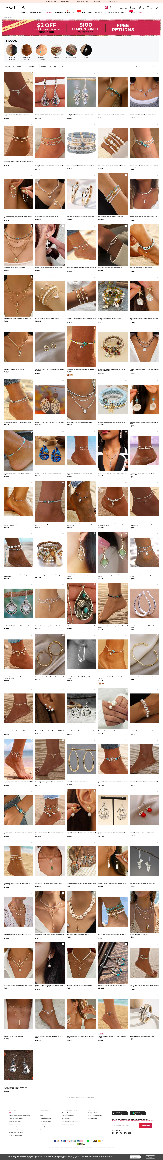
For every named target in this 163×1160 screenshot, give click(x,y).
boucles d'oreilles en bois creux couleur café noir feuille (49, 422)
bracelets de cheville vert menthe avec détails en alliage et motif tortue (144, 986)
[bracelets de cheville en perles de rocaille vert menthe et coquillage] (144, 143)
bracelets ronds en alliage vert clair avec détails (110, 216)
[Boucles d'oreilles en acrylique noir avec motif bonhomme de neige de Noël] (18, 1064)
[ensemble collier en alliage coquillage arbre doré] (81, 962)
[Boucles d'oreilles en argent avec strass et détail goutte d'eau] (50, 92)
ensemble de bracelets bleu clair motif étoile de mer (111, 422)
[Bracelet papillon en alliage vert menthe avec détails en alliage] (18, 810)
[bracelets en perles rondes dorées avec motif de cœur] (113, 143)
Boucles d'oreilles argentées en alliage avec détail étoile (49, 730)
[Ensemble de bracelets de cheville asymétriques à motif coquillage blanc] (18, 552)
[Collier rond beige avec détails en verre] (18, 346)
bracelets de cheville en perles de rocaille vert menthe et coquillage (144, 166)
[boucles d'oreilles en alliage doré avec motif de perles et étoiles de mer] (81, 810)
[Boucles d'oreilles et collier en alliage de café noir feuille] (81, 861)
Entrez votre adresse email (122, 1125)
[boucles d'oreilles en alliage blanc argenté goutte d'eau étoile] (113, 810)
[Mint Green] (71, 375)
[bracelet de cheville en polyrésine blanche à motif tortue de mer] (50, 501)
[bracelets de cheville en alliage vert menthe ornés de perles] (50, 810)
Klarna (41, 1115)
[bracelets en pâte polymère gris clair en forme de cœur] (81, 143)
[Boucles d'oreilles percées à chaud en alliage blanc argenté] (81, 92)
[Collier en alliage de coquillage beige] (144, 912)
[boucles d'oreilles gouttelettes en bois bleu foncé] (50, 450)
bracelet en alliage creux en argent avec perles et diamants (142, 731)
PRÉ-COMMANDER (36, 13)
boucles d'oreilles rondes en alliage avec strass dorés (80, 216)
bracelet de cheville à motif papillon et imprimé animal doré (144, 782)
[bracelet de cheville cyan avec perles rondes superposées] (144, 245)
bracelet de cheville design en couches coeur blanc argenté (80, 473)
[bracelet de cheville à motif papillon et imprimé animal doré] (144, 759)
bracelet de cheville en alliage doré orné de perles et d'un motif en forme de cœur (49, 782)
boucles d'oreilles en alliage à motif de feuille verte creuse (111, 575)
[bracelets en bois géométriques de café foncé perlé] (50, 552)
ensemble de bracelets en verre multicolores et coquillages (110, 319)
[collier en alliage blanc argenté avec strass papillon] (144, 92)
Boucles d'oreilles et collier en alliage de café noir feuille (81, 883)
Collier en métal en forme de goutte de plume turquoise (81, 626)
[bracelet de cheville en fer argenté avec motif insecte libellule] (113, 1013)
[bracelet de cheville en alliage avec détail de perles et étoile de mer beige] (18, 708)
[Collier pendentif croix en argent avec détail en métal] (113, 450)
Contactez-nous (44, 1129)
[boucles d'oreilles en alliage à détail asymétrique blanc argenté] (81, 654)
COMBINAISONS (113, 13)
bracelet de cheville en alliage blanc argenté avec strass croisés (18, 115)
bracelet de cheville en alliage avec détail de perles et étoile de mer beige (18, 731)
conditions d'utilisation (90, 1147)
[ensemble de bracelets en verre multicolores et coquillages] (113, 295)
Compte (134, 8)
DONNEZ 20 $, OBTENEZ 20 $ (16, 1132)
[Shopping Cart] (157, 8)
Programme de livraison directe (70, 1121)
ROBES (90, 13)
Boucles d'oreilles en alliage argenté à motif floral (142, 883)
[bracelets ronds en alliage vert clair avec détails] (113, 194)
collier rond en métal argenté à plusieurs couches (79, 422)
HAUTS (67, 13)
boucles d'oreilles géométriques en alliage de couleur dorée (80, 1037)
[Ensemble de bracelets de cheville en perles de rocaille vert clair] (50, 143)
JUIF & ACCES (131, 13)
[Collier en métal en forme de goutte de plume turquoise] (81, 603)
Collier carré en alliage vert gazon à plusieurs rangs (48, 883)
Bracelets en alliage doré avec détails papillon (47, 318)
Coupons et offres (13, 1127)
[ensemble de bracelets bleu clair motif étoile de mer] (113, 399)
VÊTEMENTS (59, 13)
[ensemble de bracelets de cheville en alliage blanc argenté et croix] (144, 501)
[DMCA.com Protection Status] (81, 1144)
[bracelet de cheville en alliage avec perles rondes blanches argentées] (18, 501)
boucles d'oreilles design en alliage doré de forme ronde (49, 677)
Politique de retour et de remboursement (19, 1115)
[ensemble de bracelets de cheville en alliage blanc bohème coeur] (144, 450)
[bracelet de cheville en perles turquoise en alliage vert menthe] (18, 450)
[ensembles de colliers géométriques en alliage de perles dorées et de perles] (50, 912)
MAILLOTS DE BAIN (78, 13)
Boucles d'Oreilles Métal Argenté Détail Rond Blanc (17, 626)
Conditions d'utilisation (94, 1112)
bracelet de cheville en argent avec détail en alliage (48, 626)
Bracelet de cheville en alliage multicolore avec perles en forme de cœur (113, 782)
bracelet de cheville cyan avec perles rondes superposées (141, 268)
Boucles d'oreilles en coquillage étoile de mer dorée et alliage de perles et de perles (18, 217)
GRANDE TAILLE (100, 13)
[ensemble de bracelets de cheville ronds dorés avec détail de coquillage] (18, 654)
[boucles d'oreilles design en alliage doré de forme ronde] (50, 654)
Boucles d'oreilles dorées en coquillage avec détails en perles (144, 319)
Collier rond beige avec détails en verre (14, 369)
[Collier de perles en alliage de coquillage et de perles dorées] (18, 912)
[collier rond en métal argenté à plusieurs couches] (81, 399)
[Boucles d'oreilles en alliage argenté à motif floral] (144, 861)
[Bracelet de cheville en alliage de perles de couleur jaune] (81, 346)
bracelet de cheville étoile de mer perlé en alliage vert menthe (112, 677)
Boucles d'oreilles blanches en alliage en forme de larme (112, 883)
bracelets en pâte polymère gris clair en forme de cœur (81, 165)
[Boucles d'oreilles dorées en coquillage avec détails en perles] (144, 295)
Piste (143, 8)
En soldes (154, 66)
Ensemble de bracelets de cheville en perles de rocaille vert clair (49, 166)
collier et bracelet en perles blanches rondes (46, 216)
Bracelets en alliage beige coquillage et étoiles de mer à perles (81, 319)
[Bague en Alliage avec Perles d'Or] (113, 708)
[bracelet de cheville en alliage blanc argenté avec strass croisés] (18, 92)
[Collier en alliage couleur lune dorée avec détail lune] (18, 295)
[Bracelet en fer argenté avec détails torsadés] (113, 245)
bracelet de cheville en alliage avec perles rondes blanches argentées (16, 524)
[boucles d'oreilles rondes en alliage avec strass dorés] (81, 194)
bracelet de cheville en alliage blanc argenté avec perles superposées (81, 268)
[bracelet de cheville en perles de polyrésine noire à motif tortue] (113, 603)
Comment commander (46, 1118)
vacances (48, 13)
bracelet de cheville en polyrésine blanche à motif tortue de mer (50, 524)
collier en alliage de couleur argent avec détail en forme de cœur (144, 370)
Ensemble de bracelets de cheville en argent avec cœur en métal (144, 575)
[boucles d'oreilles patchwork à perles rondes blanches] (50, 245)
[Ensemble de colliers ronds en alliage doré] (18, 245)
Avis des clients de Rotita (15, 1129)
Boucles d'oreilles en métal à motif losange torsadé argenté (80, 575)
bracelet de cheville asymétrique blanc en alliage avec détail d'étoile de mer (112, 524)
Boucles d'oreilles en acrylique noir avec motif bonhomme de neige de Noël (16, 1088)
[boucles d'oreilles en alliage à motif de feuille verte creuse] (113, 552)
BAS (122, 13)
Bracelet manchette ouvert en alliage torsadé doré (143, 677)
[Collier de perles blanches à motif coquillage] (81, 912)
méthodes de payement (46, 1112)
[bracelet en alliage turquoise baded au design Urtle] (113, 92)
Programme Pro (66, 1118)
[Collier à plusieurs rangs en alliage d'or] (18, 1013)
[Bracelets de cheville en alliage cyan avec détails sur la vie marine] (113, 912)
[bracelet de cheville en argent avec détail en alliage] (50, 603)
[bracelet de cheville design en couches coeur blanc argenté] (81, 450)
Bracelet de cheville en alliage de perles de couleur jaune (81, 369)
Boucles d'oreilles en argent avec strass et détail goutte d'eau (49, 115)
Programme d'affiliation (68, 1115)
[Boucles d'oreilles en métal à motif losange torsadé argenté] (81, 552)
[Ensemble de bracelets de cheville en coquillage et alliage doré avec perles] (18, 861)
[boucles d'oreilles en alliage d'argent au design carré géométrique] (81, 708)
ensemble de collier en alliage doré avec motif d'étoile (18, 985)
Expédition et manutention (16, 1118)
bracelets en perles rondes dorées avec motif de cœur (112, 165)
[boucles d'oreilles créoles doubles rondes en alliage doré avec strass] (50, 346)
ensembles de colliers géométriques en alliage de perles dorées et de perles (49, 935)
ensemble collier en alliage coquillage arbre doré (79, 985)
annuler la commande (45, 1127)
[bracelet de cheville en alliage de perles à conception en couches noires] (81, 501)
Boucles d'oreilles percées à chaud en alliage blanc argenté (80, 115)
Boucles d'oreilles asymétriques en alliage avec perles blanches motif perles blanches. (49, 986)
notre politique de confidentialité (106, 1147)
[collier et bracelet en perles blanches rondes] (50, 194)
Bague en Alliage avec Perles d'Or (107, 730)
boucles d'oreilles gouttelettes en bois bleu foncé (48, 473)
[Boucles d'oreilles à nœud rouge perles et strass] (144, 810)
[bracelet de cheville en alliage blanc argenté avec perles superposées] (81, 245)
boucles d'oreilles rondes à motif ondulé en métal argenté (142, 626)
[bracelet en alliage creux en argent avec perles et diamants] (144, 708)
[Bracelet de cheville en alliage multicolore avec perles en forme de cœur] (113, 759)
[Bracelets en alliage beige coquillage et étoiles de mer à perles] (81, 295)
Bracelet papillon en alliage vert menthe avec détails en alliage (18, 833)
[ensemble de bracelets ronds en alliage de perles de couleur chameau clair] (113, 346)
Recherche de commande (15, 1135)
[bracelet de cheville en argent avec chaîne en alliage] (18, 399)
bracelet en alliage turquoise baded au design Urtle (111, 114)
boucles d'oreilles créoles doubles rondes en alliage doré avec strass (49, 370)
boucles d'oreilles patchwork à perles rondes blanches (49, 267)
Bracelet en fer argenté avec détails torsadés (110, 267)
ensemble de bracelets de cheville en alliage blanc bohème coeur (142, 473)
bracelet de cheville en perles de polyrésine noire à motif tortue (113, 626)
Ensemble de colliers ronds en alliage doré (14, 267)
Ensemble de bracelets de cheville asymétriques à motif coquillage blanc (18, 575)
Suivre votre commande (15, 1124)
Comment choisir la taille (15, 1121)
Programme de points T (46, 1121)
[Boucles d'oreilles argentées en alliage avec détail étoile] (50, 708)
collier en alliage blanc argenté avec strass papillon (143, 114)
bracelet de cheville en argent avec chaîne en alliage (17, 422)
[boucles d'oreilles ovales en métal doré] (81, 759)
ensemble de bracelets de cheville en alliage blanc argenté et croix (142, 524)
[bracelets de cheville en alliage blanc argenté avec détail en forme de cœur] (18, 759)
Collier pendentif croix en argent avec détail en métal (112, 473)
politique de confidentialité (95, 1115)
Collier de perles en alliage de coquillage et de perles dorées (17, 935)
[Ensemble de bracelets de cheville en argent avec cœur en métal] (144, 552)
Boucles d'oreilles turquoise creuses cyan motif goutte (112, 985)
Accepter (135, 1157)
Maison (5, 17)
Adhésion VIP (43, 1124)
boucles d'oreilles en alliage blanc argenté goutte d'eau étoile (112, 833)
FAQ (10, 1112)
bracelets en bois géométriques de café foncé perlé (48, 575)
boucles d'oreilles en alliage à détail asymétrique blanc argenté (81, 677)
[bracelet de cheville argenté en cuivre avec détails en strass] (50, 1013)
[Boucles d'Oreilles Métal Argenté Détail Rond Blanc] (18, 603)
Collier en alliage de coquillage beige (139, 934)
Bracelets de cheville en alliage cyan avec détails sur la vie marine (112, 935)
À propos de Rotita (67, 1112)
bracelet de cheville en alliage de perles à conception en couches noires (81, 524)
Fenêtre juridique (92, 1118)
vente (140, 13)
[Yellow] (68, 375)
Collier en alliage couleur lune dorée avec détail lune (17, 318)
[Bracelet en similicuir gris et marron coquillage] (144, 1013)
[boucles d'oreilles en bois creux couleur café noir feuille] (50, 399)
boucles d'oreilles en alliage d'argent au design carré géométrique (80, 731)
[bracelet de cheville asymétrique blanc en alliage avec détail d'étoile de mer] (113, 501)
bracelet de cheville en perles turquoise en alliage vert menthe (18, 473)
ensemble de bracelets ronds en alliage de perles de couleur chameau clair (111, 370)
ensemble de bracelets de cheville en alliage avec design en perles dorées (18, 162)
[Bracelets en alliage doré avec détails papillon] (50, 295)
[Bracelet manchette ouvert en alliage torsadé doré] (144, 654)
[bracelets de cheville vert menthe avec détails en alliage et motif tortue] (144, 962)
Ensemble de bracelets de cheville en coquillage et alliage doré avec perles (17, 884)
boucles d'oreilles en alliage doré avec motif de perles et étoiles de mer (81, 833)
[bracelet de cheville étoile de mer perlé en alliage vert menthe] (113, 654)
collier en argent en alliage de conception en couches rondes (143, 217)
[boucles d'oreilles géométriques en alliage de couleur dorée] (81, 1013)
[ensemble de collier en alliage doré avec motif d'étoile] (18, 962)
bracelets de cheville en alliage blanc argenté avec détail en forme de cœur (18, 782)
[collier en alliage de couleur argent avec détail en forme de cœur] (144, 346)
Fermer (150, 1157)
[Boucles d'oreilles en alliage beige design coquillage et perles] (144, 399)
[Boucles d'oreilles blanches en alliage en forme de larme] (113, 861)
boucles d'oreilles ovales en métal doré (77, 781)
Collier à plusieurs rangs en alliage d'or (13, 1036)
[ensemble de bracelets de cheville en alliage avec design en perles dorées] (18, 141)
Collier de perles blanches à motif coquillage (78, 934)
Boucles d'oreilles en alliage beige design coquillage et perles (144, 422)
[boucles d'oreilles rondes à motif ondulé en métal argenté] (144, 603)
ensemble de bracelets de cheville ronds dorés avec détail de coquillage (17, 677)
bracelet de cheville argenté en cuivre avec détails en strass (49, 1037)
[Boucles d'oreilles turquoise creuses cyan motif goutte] (113, 962)
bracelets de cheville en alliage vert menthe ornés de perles (49, 833)
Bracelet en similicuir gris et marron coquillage (142, 1036)
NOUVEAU (24, 13)
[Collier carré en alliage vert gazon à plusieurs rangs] (50, 861)
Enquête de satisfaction (68, 1124)
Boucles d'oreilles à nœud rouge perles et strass (142, 832)
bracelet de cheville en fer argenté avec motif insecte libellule (112, 1037)
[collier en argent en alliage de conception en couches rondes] (144, 194)
